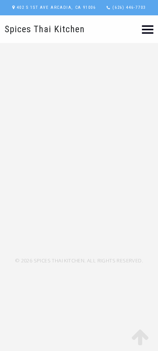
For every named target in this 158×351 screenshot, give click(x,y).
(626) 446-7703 (128, 7)
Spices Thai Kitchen (45, 29)
